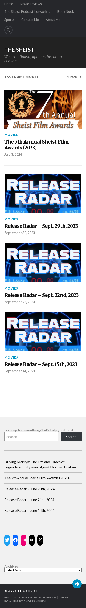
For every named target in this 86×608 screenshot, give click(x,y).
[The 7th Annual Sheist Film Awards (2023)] (43, 109)
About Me (53, 20)
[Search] (8, 30)
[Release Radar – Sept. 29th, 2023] (43, 193)
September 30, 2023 (19, 233)
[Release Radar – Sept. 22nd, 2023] (43, 262)
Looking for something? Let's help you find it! (39, 430)
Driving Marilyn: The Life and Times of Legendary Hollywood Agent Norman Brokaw (40, 464)
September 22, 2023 (19, 302)
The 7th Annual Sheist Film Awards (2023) (36, 145)
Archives (11, 566)
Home (8, 4)
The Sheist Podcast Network (25, 12)
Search (71, 436)
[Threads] (32, 540)
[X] (40, 540)
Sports (9, 20)
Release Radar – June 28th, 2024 (29, 489)
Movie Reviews (31, 4)
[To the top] (77, 583)
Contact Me (30, 20)
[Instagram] (23, 540)
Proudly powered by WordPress (30, 597)
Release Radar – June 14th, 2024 (29, 510)
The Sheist (19, 50)
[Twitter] (7, 540)
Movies (11, 135)
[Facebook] (15, 540)
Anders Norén (35, 601)
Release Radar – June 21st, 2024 (29, 499)
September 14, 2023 (19, 371)
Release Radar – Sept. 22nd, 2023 (41, 295)
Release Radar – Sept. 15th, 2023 (40, 364)
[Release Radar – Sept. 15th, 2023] (43, 331)
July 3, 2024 (13, 154)
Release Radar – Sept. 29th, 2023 (41, 226)
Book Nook (65, 12)
